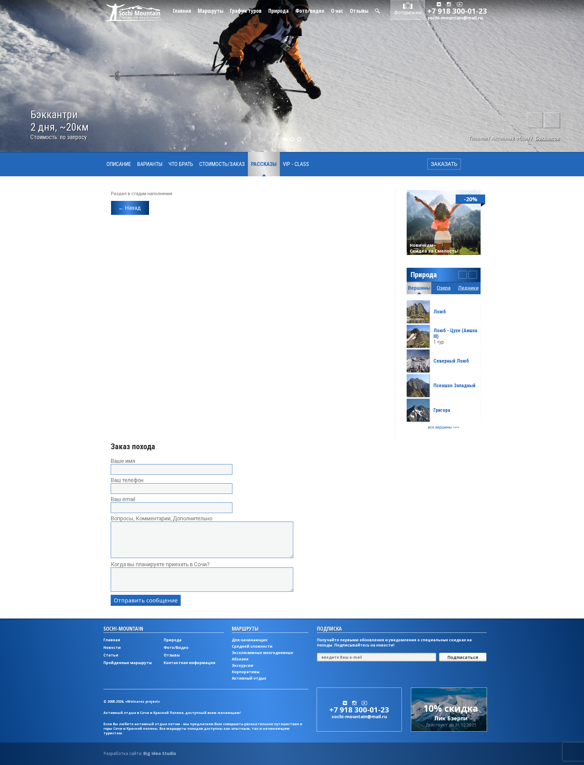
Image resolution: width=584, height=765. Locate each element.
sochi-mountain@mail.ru (455, 18)
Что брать (181, 164)
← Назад (129, 208)
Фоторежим (408, 13)
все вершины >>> (443, 427)
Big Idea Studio (159, 753)
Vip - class (296, 164)
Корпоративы (245, 671)
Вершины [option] (419, 288)
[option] (444, 365)
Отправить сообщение (146, 600)
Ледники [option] (468, 288)
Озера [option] (443, 288)
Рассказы (264, 164)
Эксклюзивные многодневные (262, 652)
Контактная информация (189, 662)
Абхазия (240, 659)
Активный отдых (511, 138)
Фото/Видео (176, 647)
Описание (118, 164)
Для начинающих (249, 640)
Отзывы (359, 10)
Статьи (110, 655)
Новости (112, 647)
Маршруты (210, 10)
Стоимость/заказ (222, 164)
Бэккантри (547, 138)
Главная (182, 10)
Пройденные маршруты (127, 662)
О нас (337, 10)
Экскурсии (242, 665)
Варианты (149, 164)
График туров (246, 10)
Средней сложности (252, 646)
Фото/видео (309, 10)
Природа (278, 10)
